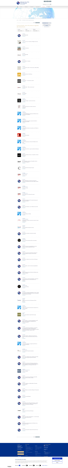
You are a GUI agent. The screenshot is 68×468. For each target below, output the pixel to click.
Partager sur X (38, 22)
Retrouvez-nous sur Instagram (50, 1)
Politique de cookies (46, 447)
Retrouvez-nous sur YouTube (47, 1)
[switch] (27, 465)
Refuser (57, 462)
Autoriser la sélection (57, 460)
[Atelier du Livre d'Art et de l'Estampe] (24, 3)
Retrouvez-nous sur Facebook (44, 1)
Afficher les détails (44, 465)
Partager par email (39, 22)
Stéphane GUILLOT (46, 452)
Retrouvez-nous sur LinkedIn (46, 1)
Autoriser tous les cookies (57, 458)
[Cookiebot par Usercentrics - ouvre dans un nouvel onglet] (9, 466)
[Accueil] (17, 7)
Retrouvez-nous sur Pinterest (49, 1)
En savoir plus (23, 55)
